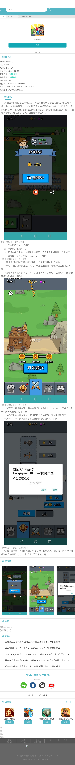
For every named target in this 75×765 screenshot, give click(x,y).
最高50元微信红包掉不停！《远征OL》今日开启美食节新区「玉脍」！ (37, 660)
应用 (1, 730)
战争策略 (9, 61)
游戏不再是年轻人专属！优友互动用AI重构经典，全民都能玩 (32, 666)
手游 (23, 740)
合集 (1, 733)
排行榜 (1, 734)
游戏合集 (9, 742)
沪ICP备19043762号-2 (52, 756)
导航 (65, 740)
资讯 (1, 731)
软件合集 (2, 736)
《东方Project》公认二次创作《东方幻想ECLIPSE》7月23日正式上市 (37, 654)
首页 (2, 16)
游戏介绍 (8, 97)
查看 (9, 722)
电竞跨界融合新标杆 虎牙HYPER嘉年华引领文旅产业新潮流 (32, 642)
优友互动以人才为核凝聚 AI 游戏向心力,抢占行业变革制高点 (32, 648)
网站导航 (2, 737)
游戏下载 (10, 16)
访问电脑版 (37, 742)
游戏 (1, 728)
